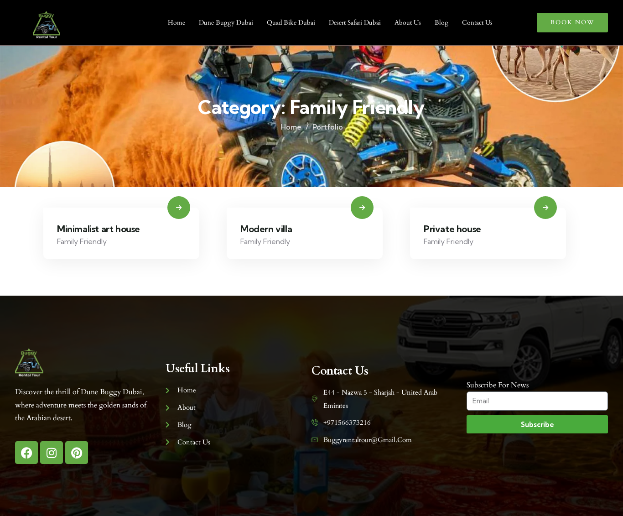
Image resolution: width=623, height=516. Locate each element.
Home (176, 22)
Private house (452, 229)
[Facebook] (26, 452)
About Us (408, 22)
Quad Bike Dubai (291, 22)
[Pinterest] (76, 452)
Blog (441, 22)
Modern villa (266, 229)
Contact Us (477, 22)
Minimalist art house (98, 229)
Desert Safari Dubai (355, 22)
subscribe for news (498, 385)
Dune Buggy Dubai (226, 22)
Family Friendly (82, 241)
